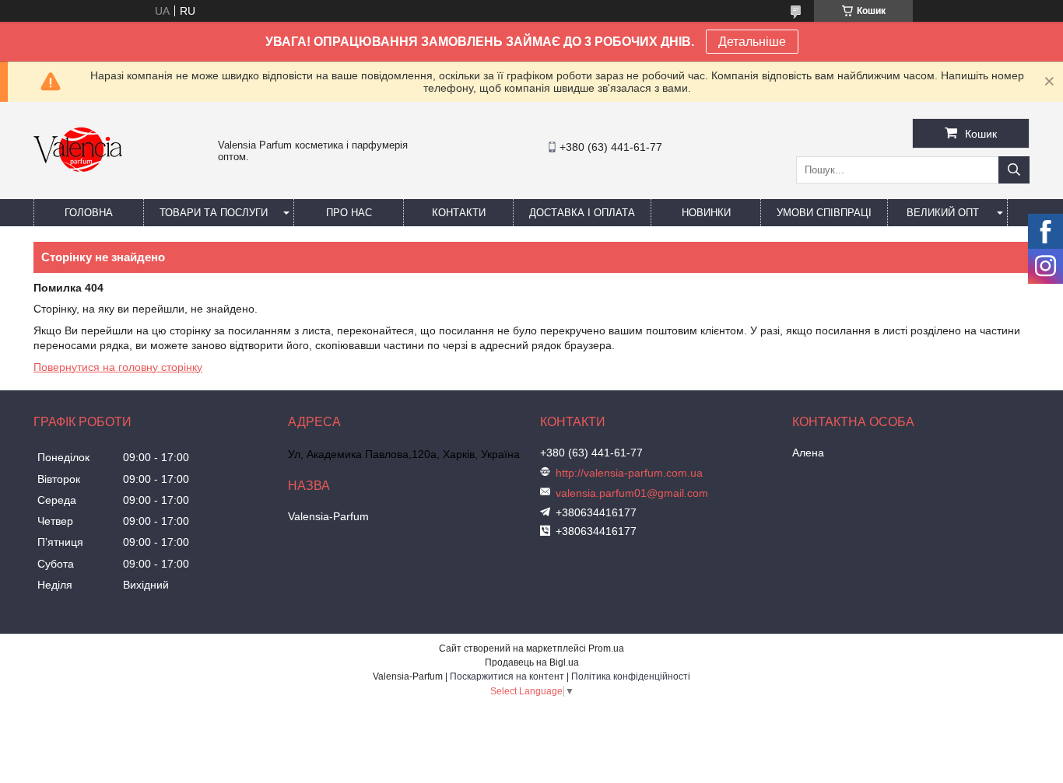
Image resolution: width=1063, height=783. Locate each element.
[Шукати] (1014, 170)
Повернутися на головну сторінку (117, 367)
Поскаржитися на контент (507, 676)
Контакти (459, 212)
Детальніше (752, 41)
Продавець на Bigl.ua (532, 662)
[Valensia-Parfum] (77, 192)
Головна (89, 212)
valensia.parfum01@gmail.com (632, 493)
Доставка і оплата (582, 212)
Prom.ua (606, 648)
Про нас (349, 212)
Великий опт (943, 212)
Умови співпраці (824, 212)
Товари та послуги (214, 212)
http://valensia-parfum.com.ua (629, 473)
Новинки (706, 212)
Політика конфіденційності (630, 676)
